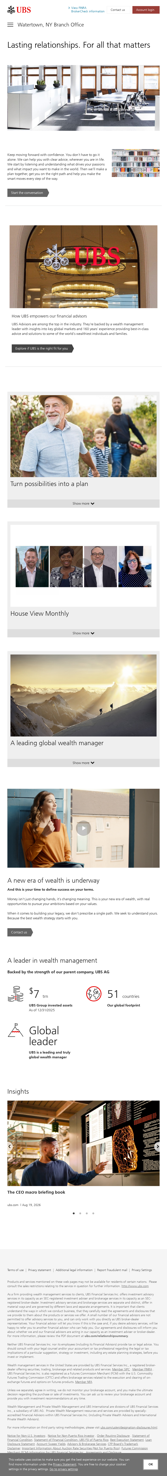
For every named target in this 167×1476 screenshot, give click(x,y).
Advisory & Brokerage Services (86, 1444)
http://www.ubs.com (135, 1286)
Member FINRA (142, 1369)
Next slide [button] (154, 1147)
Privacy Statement (64, 1464)
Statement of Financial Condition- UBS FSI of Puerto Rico (71, 1440)
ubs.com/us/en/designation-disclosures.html (128, 1427)
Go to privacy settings (64, 1469)
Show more (84, 504)
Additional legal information (74, 1270)
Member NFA (83, 1382)
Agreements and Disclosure (103, 1452)
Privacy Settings (142, 1270)
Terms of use (15, 1270)
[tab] (74, 1213)
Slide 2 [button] (80, 1213)
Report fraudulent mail (112, 1270)
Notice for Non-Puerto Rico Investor (71, 1436)
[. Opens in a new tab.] (19, 10)
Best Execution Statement (127, 1440)
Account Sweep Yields (51, 1444)
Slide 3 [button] (87, 1213)
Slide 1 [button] (74, 1213)
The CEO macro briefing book (36, 1192)
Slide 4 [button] (93, 1213)
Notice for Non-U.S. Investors (26, 1436)
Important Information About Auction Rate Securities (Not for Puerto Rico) (71, 1448)
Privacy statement (39, 1270)
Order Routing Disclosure (113, 1436)
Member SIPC (121, 1369)
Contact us (118, 10)
